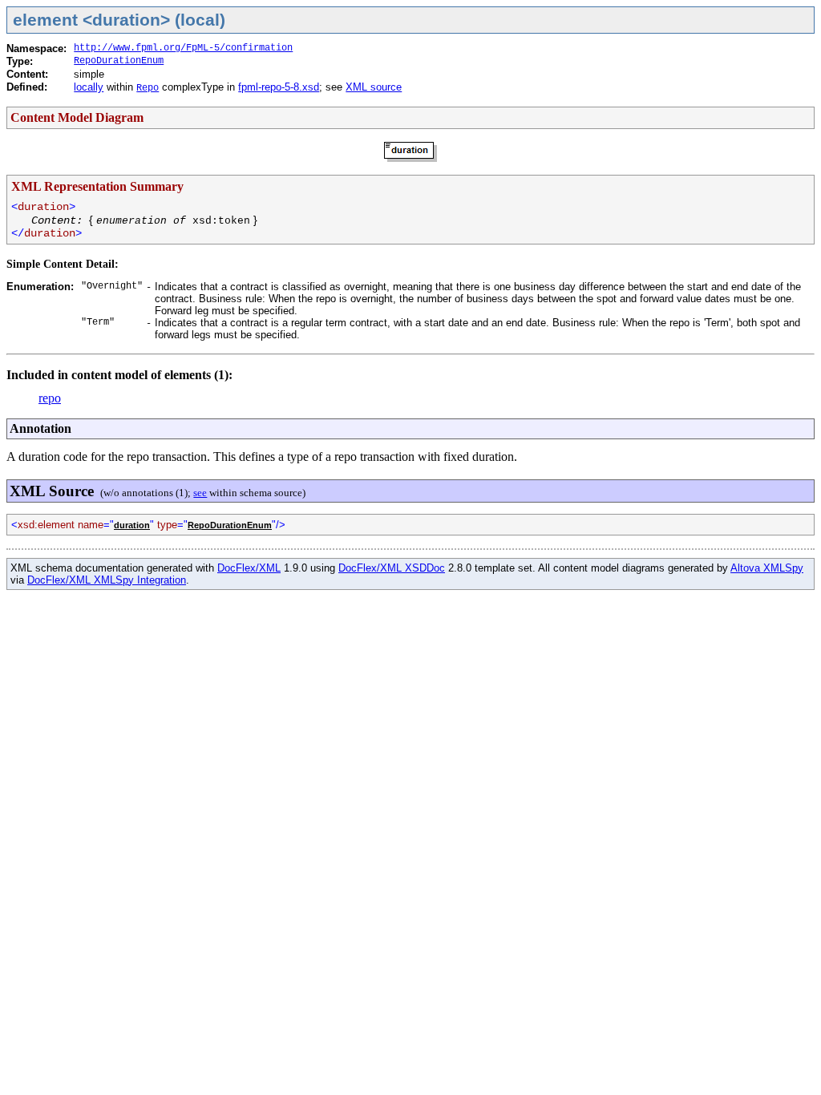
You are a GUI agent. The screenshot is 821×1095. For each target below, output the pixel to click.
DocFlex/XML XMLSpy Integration (106, 580)
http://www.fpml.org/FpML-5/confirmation (183, 48)
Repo (147, 88)
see (200, 493)
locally (88, 87)
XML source (374, 87)
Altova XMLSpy (766, 568)
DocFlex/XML (249, 568)
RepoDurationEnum (119, 61)
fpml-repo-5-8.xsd (278, 87)
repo (49, 398)
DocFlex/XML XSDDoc (391, 568)
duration (132, 525)
